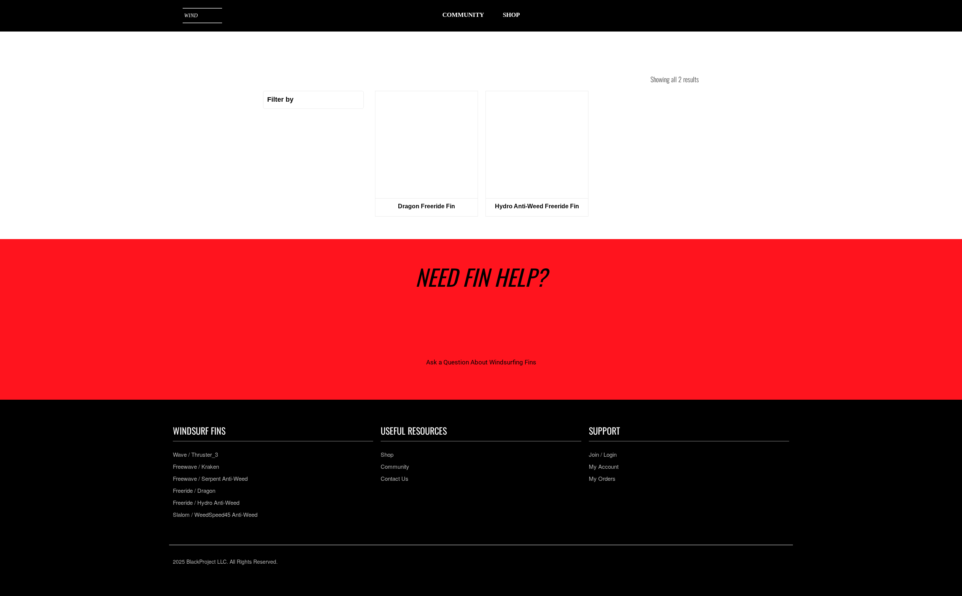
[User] (758, 15)
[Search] (735, 15)
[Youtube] (492, 561)
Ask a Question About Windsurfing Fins (481, 362)
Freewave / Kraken (196, 466)
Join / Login (603, 454)
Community (395, 466)
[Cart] (781, 15)
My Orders (602, 478)
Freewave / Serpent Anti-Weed (210, 478)
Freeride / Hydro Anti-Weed (206, 502)
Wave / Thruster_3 (195, 454)
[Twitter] (514, 561)
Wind (191, 15)
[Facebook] (470, 561)
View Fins (426, 144)
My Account (604, 466)
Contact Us (394, 478)
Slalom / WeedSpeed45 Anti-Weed (215, 514)
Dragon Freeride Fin (426, 206)
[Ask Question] (481, 327)
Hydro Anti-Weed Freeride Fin (537, 206)
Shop (387, 454)
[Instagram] (447, 561)
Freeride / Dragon (194, 490)
